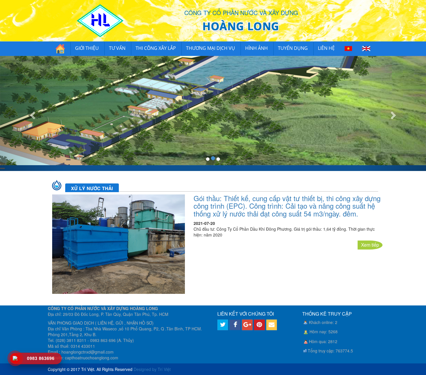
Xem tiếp (370, 244)
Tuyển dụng (293, 48)
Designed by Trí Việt (152, 369)
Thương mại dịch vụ (210, 48)
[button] (32, 113)
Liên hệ (326, 48)
